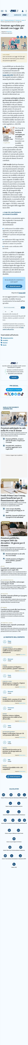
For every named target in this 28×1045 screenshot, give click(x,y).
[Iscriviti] (23, 307)
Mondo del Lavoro (7, 622)
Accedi (24, 15)
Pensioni (5, 342)
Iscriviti (14, 377)
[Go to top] (25, 1040)
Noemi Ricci (22, 654)
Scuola (4, 345)
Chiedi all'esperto (15, 286)
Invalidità (5, 340)
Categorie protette (8, 338)
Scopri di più (17, 15)
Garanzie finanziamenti (11, 480)
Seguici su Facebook (15, 389)
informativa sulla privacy (13, 328)
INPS (3, 566)
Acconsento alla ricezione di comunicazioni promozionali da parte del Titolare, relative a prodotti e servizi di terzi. (14, 317)
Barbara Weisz (22, 670)
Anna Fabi (9, 31)
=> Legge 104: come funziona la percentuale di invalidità (12, 213)
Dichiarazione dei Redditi (9, 731)
